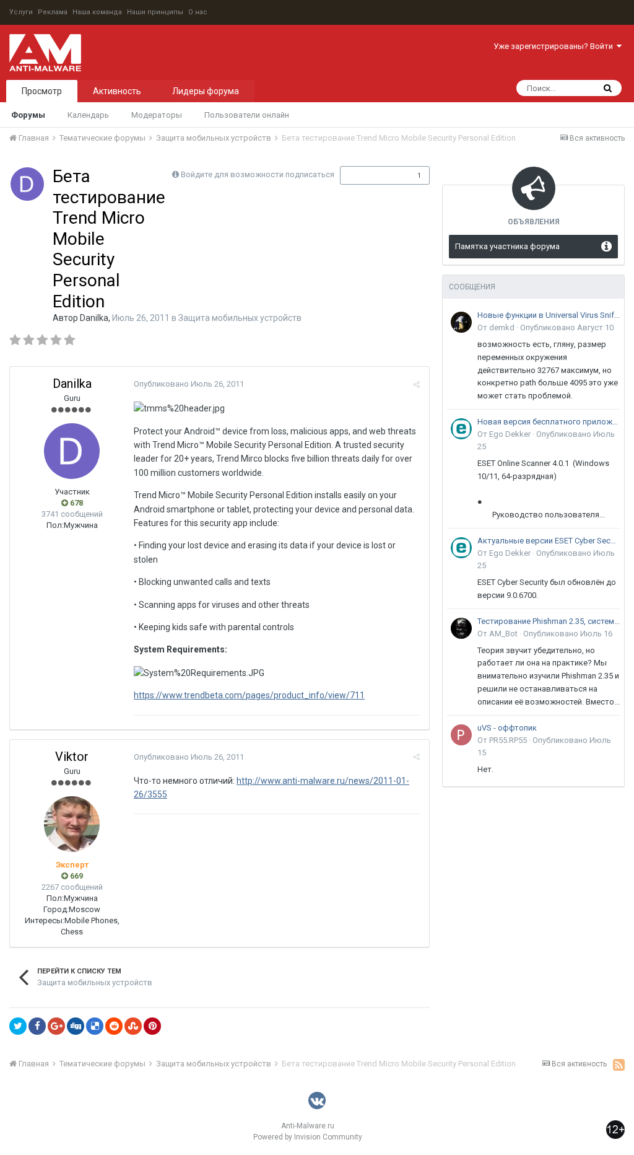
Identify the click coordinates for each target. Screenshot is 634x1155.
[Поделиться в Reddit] (114, 1026)
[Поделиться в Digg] (75, 1026)
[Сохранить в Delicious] (94, 1026)
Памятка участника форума (507, 246)
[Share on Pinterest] (152, 1026)
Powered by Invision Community (307, 1137)
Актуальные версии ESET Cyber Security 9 (548, 540)
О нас (197, 12)
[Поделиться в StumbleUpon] (133, 1026)
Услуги (21, 12)
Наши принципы (155, 12)
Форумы (28, 115)
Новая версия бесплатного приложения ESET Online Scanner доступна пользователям (548, 421)
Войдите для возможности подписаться (257, 174)
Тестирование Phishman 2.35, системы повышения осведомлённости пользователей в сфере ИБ (548, 621)
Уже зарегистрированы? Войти (555, 46)
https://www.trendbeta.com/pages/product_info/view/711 (249, 695)
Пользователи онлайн (246, 115)
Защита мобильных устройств (240, 318)
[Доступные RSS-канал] (619, 1064)
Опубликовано (189, 384)
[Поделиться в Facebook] (37, 1026)
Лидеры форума (205, 91)
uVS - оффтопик (507, 727)
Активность (117, 91)
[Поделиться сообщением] (416, 384)
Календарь (88, 115)
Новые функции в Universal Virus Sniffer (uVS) (548, 315)
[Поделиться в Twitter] (18, 1026)
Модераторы (156, 115)
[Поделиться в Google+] (56, 1026)
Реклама (52, 12)
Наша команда (97, 12)
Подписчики (372, 175)
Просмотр (42, 91)
